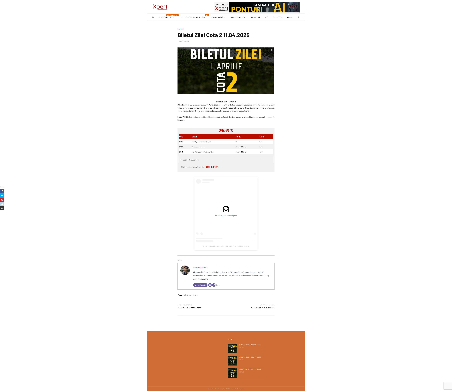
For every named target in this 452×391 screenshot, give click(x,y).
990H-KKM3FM (212, 167)
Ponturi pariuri (217, 17)
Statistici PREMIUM (168, 16)
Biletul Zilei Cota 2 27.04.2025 (249, 345)
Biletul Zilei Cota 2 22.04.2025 (250, 357)
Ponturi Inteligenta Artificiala (194, 16)
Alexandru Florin (200, 267)
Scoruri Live (277, 17)
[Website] (214, 285)
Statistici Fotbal (237, 17)
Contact (290, 17)
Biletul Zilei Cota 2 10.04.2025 (189, 308)
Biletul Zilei (255, 17)
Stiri (266, 17)
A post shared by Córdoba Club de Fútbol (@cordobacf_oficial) (226, 246)
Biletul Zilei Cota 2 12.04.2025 (262, 308)
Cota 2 (180, 29)
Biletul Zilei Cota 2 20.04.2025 (250, 369)
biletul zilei (187, 295)
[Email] (210, 285)
